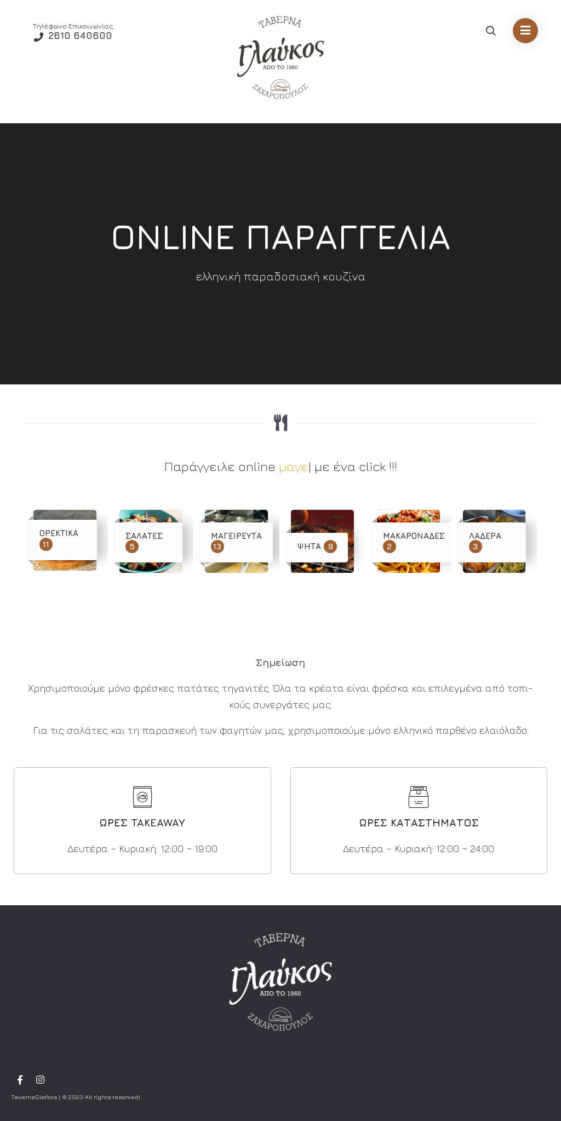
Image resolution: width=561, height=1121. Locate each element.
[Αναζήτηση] (490, 31)
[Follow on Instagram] (40, 1080)
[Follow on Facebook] (19, 1080)
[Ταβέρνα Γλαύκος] (280, 57)
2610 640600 (78, 35)
